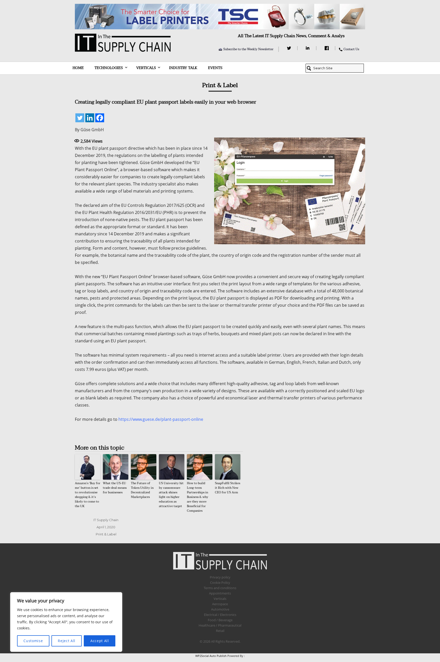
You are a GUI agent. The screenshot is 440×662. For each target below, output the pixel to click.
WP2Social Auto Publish (211, 656)
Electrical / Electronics (220, 614)
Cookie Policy (220, 582)
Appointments (220, 593)
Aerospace (220, 604)
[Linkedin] (89, 117)
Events (215, 68)
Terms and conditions (220, 588)
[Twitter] (289, 48)
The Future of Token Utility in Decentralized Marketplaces (142, 490)
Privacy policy (220, 577)
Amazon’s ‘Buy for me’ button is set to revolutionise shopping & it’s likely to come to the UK (87, 494)
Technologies (108, 68)
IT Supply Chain (105, 520)
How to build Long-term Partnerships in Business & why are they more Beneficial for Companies (197, 497)
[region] (66, 622)
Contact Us (351, 49)
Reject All (66, 640)
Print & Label (106, 534)
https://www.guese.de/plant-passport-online (160, 419)
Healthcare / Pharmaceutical (220, 625)
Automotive (220, 609)
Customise (33, 640)
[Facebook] (327, 48)
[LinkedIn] (308, 48)
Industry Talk (183, 68)
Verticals (146, 68)
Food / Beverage (220, 620)
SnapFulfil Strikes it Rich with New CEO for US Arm (227, 488)
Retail (220, 630)
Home (78, 68)
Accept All (99, 640)
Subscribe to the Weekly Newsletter (248, 49)
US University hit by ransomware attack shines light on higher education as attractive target (171, 494)
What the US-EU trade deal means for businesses (115, 488)
